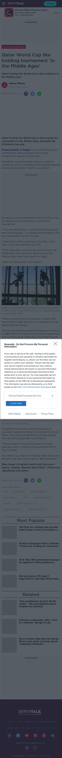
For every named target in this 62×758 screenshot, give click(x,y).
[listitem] (31, 395)
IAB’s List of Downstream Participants (34, 387)
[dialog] (31, 379)
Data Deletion (15, 414)
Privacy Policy (47, 414)
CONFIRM (16, 403)
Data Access (31, 414)
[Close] (56, 344)
